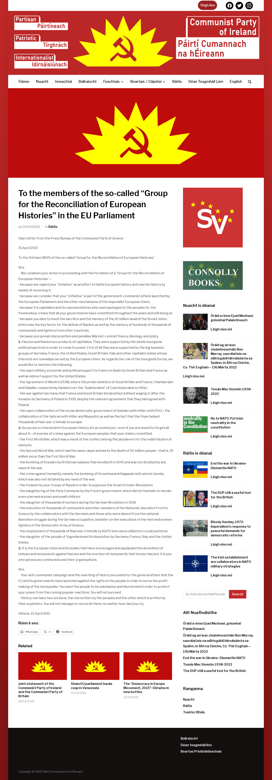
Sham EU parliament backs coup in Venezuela (91, 686)
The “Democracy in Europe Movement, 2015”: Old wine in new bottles (146, 688)
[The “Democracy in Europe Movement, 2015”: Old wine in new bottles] (147, 666)
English (236, 81)
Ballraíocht (87, 81)
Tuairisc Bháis (194, 712)
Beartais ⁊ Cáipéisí (145, 81)
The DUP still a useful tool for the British (214, 671)
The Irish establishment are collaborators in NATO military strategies (231, 561)
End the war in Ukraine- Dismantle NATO (214, 658)
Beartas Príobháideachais (201, 751)
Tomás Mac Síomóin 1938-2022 (207, 664)
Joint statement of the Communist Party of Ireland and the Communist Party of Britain (40, 690)
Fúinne (23, 81)
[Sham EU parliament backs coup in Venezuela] (95, 666)
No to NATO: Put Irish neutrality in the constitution (227, 423)
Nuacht (42, 81)
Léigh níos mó (221, 329)
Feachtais (111, 81)
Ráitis (177, 81)
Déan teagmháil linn (205, 81)
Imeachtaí (63, 81)
